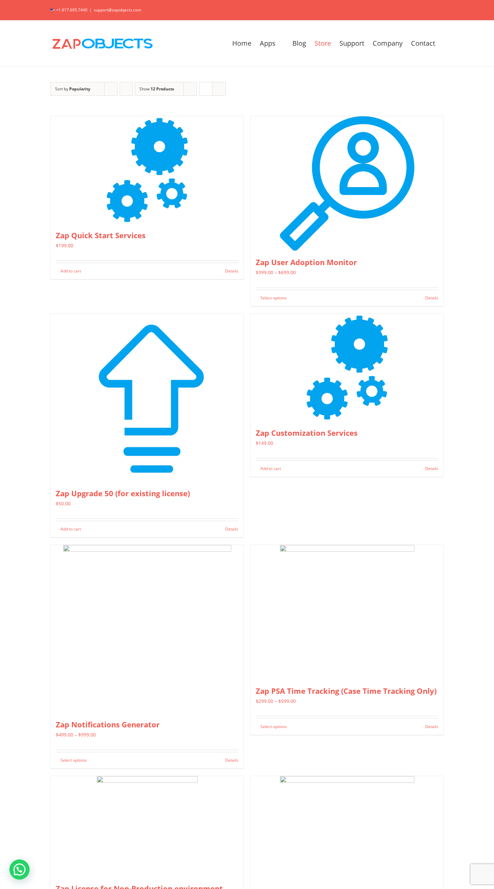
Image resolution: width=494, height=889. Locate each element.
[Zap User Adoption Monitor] (347, 183)
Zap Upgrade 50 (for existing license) (123, 493)
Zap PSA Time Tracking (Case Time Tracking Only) (346, 691)
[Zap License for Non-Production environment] (147, 826)
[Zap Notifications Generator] (147, 629)
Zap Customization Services (307, 433)
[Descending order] (126, 89)
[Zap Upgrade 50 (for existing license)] (147, 398)
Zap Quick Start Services (101, 235)
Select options (273, 298)
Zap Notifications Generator (108, 724)
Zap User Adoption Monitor (306, 262)
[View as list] (218, 88)
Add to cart (70, 271)
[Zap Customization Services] (347, 367)
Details (231, 271)
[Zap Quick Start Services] (147, 170)
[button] (19, 869)
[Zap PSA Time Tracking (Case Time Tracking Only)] (347, 612)
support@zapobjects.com (117, 10)
